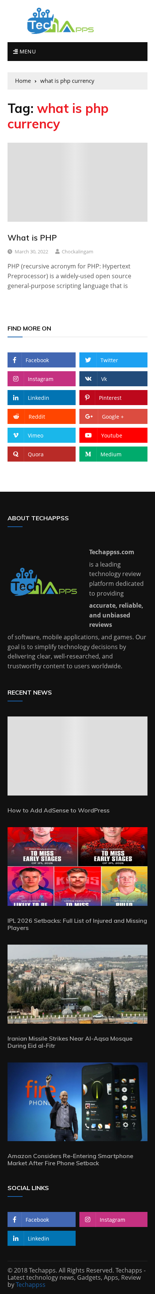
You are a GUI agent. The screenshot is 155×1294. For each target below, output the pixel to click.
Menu (27, 51)
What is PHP (32, 237)
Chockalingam (77, 251)
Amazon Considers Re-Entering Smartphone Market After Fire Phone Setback (70, 1159)
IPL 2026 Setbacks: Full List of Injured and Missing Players (77, 924)
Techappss (31, 1284)
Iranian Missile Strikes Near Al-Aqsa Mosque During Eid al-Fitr (70, 1042)
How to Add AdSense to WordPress (58, 810)
